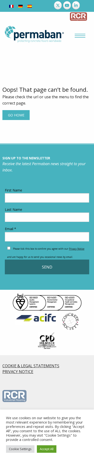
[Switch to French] (11, 6)
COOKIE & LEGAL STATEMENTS (30, 365)
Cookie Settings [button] (20, 449)
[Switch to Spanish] (29, 6)
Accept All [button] (47, 449)
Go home (16, 115)
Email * (10, 228)
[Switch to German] (20, 6)
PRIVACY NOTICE (17, 371)
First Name (13, 190)
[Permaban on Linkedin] (76, 5)
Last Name (13, 209)
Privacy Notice (76, 248)
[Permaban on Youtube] (67, 5)
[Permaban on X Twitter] (58, 5)
